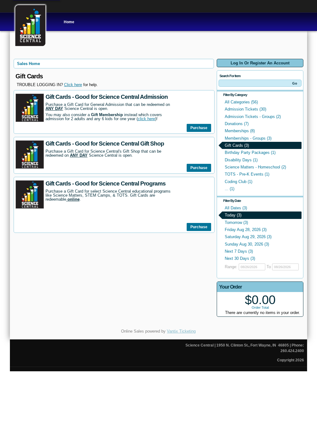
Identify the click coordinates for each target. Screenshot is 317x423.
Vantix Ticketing (181, 331)
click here (146, 118)
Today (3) (233, 215)
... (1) (229, 188)
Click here (73, 84)
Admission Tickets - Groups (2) (253, 116)
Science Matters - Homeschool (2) (255, 167)
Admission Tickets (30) (245, 109)
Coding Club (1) (238, 181)
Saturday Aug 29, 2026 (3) (248, 236)
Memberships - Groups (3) (248, 138)
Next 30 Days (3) (240, 258)
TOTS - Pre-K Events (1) (247, 174)
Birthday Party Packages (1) (250, 152)
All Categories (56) (241, 102)
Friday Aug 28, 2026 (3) (246, 229)
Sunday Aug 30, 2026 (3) (247, 244)
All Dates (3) (236, 208)
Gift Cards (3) (237, 145)
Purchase (198, 128)
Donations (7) (237, 123)
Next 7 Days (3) (239, 251)
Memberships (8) (240, 131)
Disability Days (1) (241, 160)
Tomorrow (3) (236, 222)
